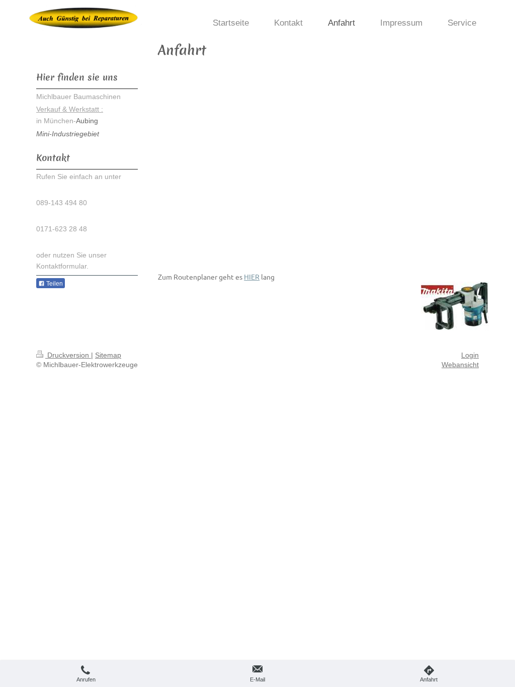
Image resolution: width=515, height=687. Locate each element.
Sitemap (108, 355)
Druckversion (68, 355)
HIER (252, 276)
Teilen (54, 283)
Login (470, 355)
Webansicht (460, 365)
